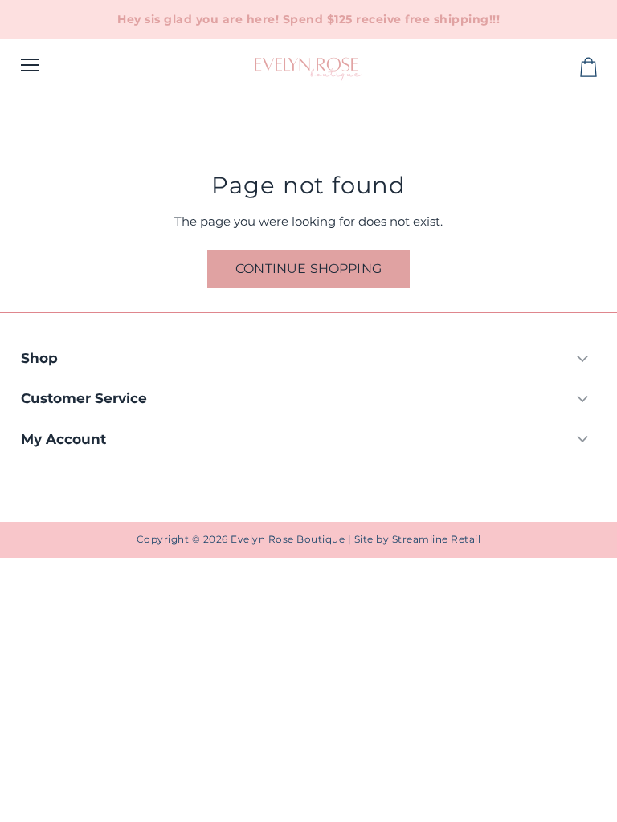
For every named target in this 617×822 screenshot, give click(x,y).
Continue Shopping (308, 268)
